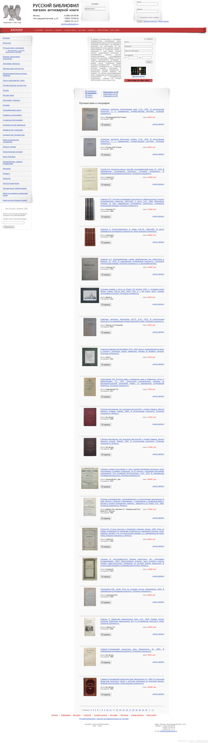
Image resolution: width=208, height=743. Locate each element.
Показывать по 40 (110, 94)
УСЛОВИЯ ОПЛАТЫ (70, 30)
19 (137, 710)
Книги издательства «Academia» (11, 141)
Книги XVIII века (9, 157)
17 (130, 710)
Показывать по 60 (110, 96)
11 (110, 710)
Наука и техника (9, 147)
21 (143, 710)
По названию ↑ (91, 91)
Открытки (6, 179)
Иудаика (6, 105)
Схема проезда (137, 715)
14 (120, 710)
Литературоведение (11, 183)
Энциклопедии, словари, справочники (13, 163)
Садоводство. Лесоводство (14, 135)
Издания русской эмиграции (14, 125)
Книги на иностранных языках (15, 200)
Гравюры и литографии (12, 115)
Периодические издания (13, 152)
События (87, 715)
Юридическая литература (13, 69)
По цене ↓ (89, 97)
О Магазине (65, 715)
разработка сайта (202, 740)
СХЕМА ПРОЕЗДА (102, 30)
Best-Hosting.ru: (183, 740)
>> (153, 710)
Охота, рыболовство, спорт (14, 80)
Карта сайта (151, 715)
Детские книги (8, 95)
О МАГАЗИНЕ (39, 30)
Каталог (55, 715)
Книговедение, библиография (15, 188)
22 (146, 710)
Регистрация (163, 21)
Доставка (113, 715)
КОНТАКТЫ (48, 30)
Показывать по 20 (110, 92)
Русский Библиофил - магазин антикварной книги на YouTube (104, 719)
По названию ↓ (91, 93)
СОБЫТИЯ (58, 30)
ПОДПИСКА (91, 30)
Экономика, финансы (11, 64)
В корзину (106, 125)
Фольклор (7, 169)
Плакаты (6, 174)
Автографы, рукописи (11, 100)
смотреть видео (138, 76)
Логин (139, 2)
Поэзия (6, 90)
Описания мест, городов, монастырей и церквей (15, 51)
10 (107, 710)
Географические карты (12, 110)
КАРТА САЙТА (115, 30)
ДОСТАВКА (82, 30)
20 (140, 710)
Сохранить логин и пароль (149, 17)
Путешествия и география (13, 48)
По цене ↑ (89, 95)
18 (133, 710)
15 (124, 710)
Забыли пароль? (150, 21)
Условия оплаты (100, 715)
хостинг (191, 740)
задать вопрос (158, 124)
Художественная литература (14, 85)
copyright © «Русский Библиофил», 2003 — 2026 (97, 725)
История (6, 38)
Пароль (139, 9)
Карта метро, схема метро (199, 742)
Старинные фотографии (13, 120)
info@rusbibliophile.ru (70, 24)
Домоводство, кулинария (13, 130)
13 (117, 710)
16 (127, 710)
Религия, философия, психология (11, 58)
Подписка (124, 715)
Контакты (77, 715)
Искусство (7, 43)
